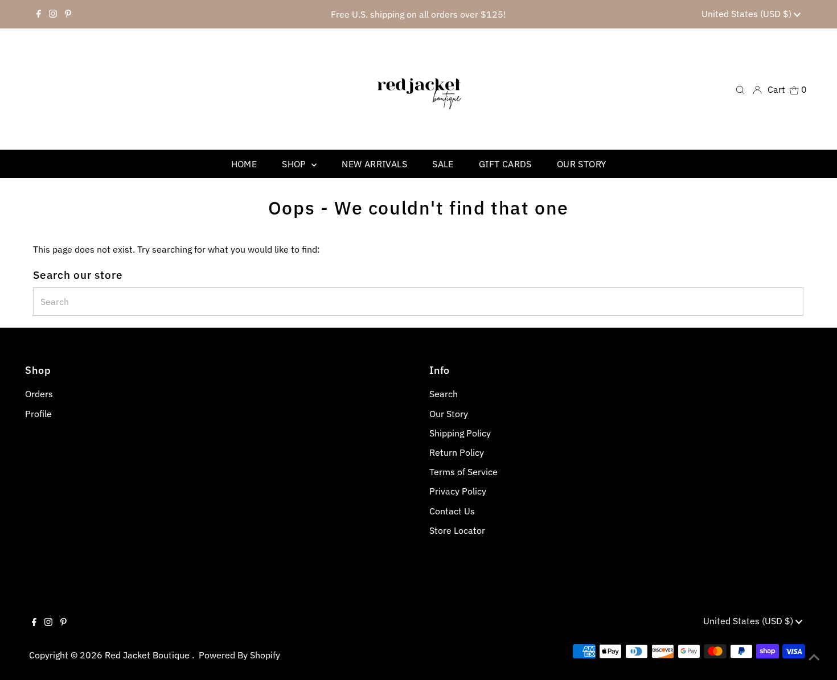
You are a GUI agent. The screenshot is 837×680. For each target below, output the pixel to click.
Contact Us (452, 511)
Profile (38, 413)
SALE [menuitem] (443, 164)
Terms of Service (463, 471)
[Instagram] (53, 14)
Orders (39, 393)
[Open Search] (740, 89)
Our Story (448, 413)
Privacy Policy (457, 491)
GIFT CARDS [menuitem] (505, 164)
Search (443, 393)
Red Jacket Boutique (148, 655)
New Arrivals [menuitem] (374, 164)
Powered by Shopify (239, 655)
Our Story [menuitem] (581, 164)
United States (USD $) (747, 13)
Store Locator (457, 530)
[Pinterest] (68, 14)
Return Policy (456, 452)
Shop (295, 164)
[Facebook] (39, 14)
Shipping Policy (460, 433)
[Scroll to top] (814, 657)
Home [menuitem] (244, 164)
